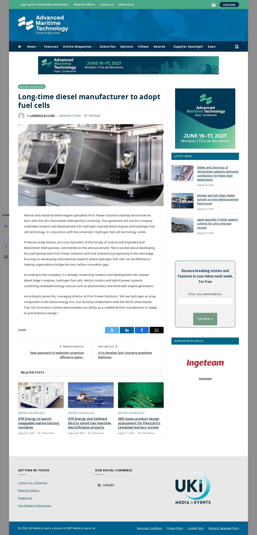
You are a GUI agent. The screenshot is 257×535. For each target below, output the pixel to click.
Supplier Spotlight (188, 46)
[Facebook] (6, 246)
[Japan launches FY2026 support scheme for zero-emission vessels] (182, 224)
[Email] (6, 257)
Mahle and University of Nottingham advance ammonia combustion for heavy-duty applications (217, 173)
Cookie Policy (196, 528)
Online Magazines (77, 46)
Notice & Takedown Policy (223, 528)
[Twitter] (6, 236)
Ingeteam (205, 378)
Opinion (126, 46)
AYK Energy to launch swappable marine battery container (38, 423)
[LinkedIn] (6, 226)
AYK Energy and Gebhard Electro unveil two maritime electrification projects (89, 423)
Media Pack (126, 4)
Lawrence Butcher (42, 115)
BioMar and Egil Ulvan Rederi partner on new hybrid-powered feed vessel (217, 199)
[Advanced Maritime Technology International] (43, 25)
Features (51, 46)
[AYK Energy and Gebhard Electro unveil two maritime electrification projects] (91, 395)
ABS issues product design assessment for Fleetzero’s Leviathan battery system (139, 423)
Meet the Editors (84, 4)
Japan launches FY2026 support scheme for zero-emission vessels (217, 223)
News (31, 46)
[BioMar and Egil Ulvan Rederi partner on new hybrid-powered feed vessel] (182, 200)
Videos (143, 46)
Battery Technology (32, 86)
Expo (211, 46)
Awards (159, 46)
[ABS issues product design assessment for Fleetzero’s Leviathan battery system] (141, 395)
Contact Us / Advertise (32, 482)
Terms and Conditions (149, 528)
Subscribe (229, 4)
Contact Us (107, 4)
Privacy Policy (175, 528)
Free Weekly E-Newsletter (34, 505)
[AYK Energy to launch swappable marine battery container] (41, 395)
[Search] (236, 46)
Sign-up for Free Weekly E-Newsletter (45, 4)
